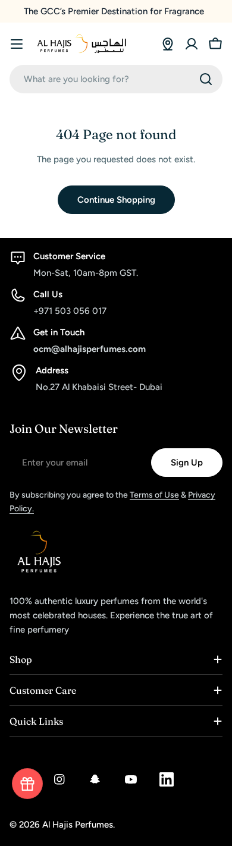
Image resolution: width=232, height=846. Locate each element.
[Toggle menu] (17, 44)
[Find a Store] (168, 44)
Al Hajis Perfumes (77, 824)
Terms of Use (154, 495)
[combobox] (116, 79)
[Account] (191, 44)
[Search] (206, 79)
